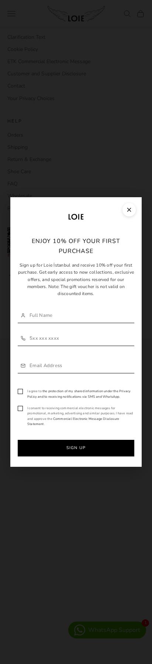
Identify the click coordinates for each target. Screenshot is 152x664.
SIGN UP (76, 448)
